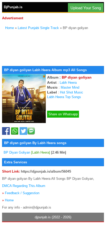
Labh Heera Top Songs (64, 97)
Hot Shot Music (71, 92)
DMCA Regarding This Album (23, 186)
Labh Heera (68, 82)
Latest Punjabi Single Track (38, 28)
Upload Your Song (85, 8)
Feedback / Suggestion (22, 193)
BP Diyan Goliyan (35, 152)
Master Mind (70, 87)
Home (9, 28)
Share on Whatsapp (63, 114)
